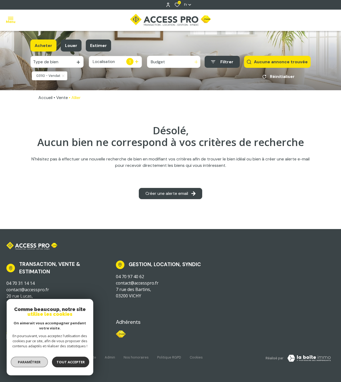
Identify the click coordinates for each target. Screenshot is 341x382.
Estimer (98, 45)
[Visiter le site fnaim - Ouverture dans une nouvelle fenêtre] (121, 334)
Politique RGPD (169, 357)
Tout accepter (70, 362)
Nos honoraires (136, 357)
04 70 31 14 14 (20, 283)
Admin (110, 357)
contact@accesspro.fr (27, 290)
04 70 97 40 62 (130, 276)
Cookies (196, 357)
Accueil (45, 97)
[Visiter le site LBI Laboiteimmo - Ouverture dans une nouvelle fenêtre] (309, 358)
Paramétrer (29, 362)
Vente (62, 97)
